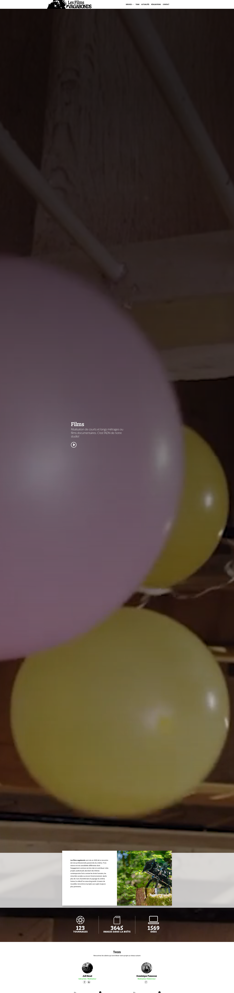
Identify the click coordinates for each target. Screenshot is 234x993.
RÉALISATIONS (156, 4)
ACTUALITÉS (145, 4)
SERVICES (129, 4)
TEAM (137, 4)
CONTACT (166, 4)
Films (77, 424)
